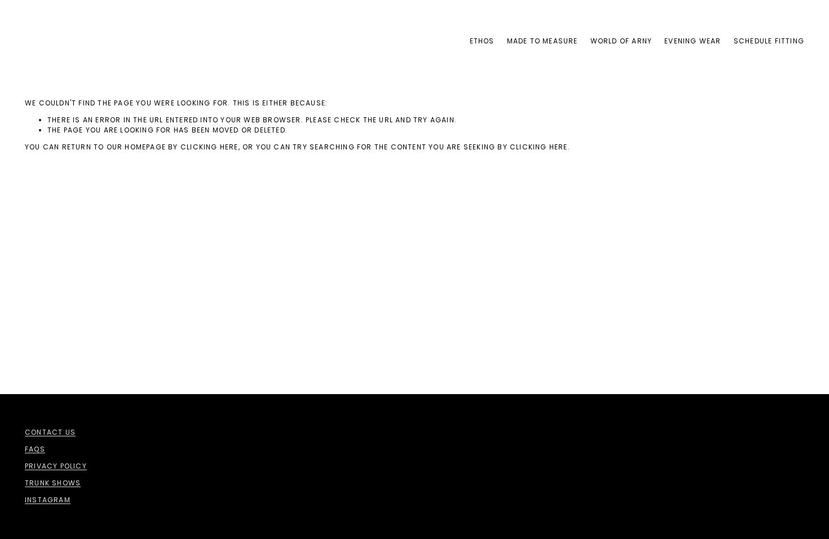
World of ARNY (621, 41)
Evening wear (692, 41)
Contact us (50, 432)
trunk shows (53, 483)
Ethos (482, 41)
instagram (47, 500)
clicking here (209, 147)
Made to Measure (542, 41)
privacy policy (56, 466)
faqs (35, 449)
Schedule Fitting (769, 41)
